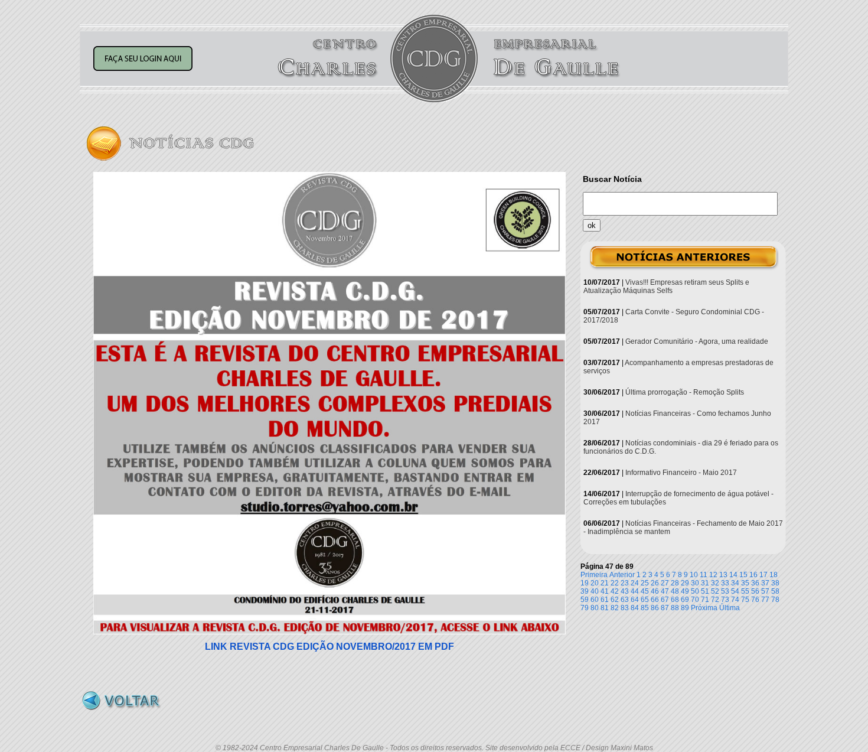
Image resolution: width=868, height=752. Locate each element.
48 (675, 591)
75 (745, 599)
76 (755, 599)
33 (725, 583)
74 (735, 599)
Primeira (594, 575)
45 (645, 591)
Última (729, 608)
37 (765, 583)
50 (695, 591)
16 (753, 575)
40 (594, 591)
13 (723, 575)
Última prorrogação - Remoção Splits (684, 392)
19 (584, 583)
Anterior (622, 575)
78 (775, 599)
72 (715, 599)
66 (655, 599)
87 (665, 608)
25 (645, 583)
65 (645, 599)
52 (715, 591)
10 (694, 575)
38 (775, 583)
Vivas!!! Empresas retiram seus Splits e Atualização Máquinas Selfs (666, 286)
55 (745, 591)
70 (695, 599)
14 (733, 575)
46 (655, 591)
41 (605, 591)
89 (685, 608)
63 (625, 599)
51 (705, 591)
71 (705, 599)
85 (645, 608)
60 (594, 599)
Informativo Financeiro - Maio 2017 (681, 472)
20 (594, 583)
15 (743, 575)
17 (763, 575)
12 (713, 575)
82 (615, 608)
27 (665, 583)
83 (625, 608)
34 (735, 583)
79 (584, 608)
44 (635, 591)
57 (765, 591)
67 (665, 599)
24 (635, 583)
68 (675, 599)
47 (665, 591)
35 (745, 583)
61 (605, 599)
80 (594, 608)
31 (705, 583)
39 (584, 591)
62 (615, 599)
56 (755, 591)
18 (773, 575)
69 (685, 599)
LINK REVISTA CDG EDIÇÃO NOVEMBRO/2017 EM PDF (329, 647)
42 (615, 591)
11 (703, 575)
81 (605, 608)
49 (685, 591)
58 (775, 591)
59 (584, 599)
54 (735, 591)
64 (635, 599)
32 (715, 583)
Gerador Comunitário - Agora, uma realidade (696, 341)
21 (605, 583)
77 (765, 599)
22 (615, 583)
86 (655, 608)
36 (755, 583)
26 (655, 583)
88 (675, 608)
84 (635, 608)
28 (675, 583)
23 (625, 583)
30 (695, 583)
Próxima (704, 608)
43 (625, 591)
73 (725, 599)
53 (725, 591)
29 (685, 583)
